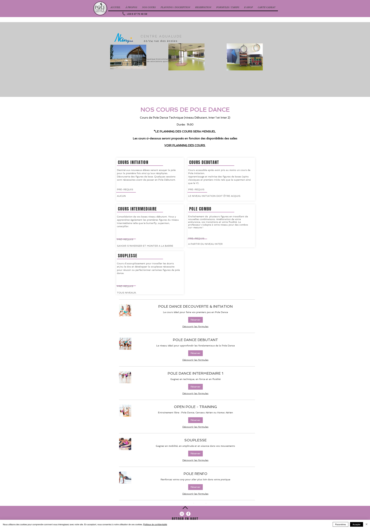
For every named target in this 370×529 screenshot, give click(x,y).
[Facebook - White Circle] (188, 514)
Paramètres (340, 524)
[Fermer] (366, 524)
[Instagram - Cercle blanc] (182, 514)
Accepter (357, 524)
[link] (195, 306)
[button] (195, 320)
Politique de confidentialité (155, 524)
